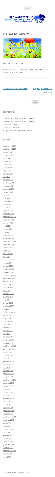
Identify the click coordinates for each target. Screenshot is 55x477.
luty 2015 (6, 404)
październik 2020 (9, 217)
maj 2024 (6, 158)
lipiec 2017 (7, 318)
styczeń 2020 (8, 235)
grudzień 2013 (8, 444)
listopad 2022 (8, 186)
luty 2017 (6, 334)
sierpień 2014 (8, 423)
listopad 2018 (8, 272)
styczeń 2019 (8, 266)
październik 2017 (9, 312)
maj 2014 (6, 432)
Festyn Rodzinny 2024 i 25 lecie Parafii (17, 130)
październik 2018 (9, 275)
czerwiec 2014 (8, 429)
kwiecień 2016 (8, 361)
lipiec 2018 (7, 284)
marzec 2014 (8, 438)
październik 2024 (9, 149)
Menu (27, 8)
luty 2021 (6, 207)
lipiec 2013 (7, 457)
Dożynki (31, 69)
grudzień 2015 (8, 374)
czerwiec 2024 (8, 155)
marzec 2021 (8, 204)
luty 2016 (6, 367)
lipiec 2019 (7, 250)
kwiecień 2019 (8, 260)
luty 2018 (6, 300)
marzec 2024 (8, 161)
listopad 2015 (8, 377)
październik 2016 (9, 346)
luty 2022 (6, 198)
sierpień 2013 (8, 454)
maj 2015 (6, 395)
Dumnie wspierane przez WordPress (16, 472)
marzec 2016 (8, 364)
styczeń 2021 (8, 210)
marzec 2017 (8, 330)
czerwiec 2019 (8, 253)
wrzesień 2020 (8, 220)
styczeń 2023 (8, 180)
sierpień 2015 (8, 386)
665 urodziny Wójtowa (11, 127)
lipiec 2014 (7, 426)
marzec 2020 (8, 229)
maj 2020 (6, 226)
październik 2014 (9, 417)
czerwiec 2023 (8, 167)
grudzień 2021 (8, 201)
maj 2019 (6, 257)
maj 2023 (6, 170)
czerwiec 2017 (8, 321)
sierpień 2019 (8, 247)
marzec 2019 (8, 263)
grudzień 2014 (8, 411)
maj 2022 (6, 195)
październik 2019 (9, 241)
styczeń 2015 (8, 407)
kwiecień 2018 (8, 294)
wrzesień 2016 (8, 349)
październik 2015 (9, 380)
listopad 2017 (8, 309)
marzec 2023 (8, 173)
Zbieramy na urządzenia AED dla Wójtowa (19, 118)
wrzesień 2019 (8, 244)
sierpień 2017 (8, 315)
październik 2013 (9, 451)
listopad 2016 (8, 343)
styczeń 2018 (8, 303)
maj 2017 (6, 324)
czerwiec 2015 (8, 392)
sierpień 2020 (8, 223)
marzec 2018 (8, 297)
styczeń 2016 (8, 370)
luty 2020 (6, 232)
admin (20, 72)
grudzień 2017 (8, 306)
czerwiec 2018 (8, 287)
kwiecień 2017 (8, 327)
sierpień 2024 (8, 152)
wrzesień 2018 (8, 278)
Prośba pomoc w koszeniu (15, 88)
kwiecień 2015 (8, 398)
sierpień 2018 (8, 281)
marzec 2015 (8, 401)
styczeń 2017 (8, 337)
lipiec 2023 (7, 164)
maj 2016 (6, 358)
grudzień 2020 (8, 213)
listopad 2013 (8, 447)
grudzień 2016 (8, 340)
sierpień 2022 (8, 192)
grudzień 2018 (8, 269)
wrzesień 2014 (8, 420)
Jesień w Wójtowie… (10, 124)
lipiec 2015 (7, 389)
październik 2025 (9, 146)
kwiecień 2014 (8, 435)
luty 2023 (6, 177)
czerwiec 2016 (8, 355)
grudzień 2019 (8, 238)
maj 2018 (6, 290)
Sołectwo (38, 69)
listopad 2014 (8, 414)
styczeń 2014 (8, 441)
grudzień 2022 (8, 183)
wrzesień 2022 (8, 189)
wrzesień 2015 (8, 383)
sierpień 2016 (8, 352)
